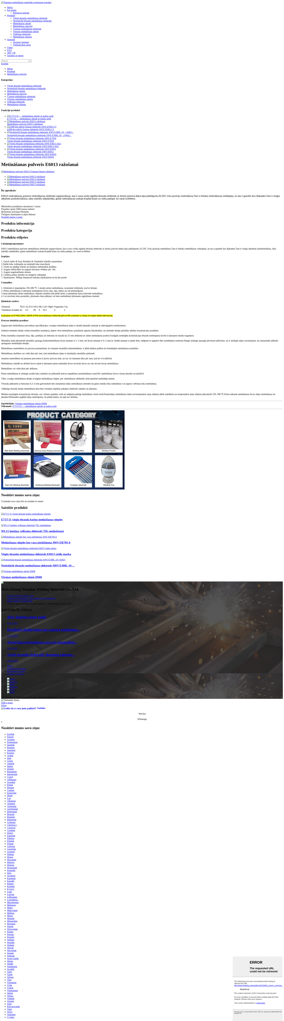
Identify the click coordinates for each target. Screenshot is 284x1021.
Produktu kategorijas (16, 668)
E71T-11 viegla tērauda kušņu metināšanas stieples (32, 519)
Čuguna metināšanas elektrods (27, 29)
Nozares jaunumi (21, 42)
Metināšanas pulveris (23, 26)
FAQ (9, 50)
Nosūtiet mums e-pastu (11, 217)
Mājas (10, 7)
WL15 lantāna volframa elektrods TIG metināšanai (32, 531)
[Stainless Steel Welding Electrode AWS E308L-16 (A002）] (33, 559)
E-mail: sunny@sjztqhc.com (20, 595)
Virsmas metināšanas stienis (26, 31)
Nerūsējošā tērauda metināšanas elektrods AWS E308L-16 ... (38, 565)
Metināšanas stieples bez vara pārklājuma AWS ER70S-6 (35, 542)
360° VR (11, 53)
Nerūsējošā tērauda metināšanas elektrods (32, 21)
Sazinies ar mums (15, 55)
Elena (4, 705)
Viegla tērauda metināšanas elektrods (30, 18)
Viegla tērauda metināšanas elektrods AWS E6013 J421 (33, 146)
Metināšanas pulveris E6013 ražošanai (25, 124)
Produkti (11, 15)
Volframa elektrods (22, 34)
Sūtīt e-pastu (7, 702)
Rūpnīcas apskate (21, 13)
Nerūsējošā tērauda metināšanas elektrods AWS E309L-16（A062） (39, 135)
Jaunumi (11, 39)
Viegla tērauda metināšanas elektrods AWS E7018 (30, 141)
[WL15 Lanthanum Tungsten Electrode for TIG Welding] (26, 525)
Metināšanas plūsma (22, 37)
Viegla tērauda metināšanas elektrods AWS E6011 (30, 151)
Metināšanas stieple (22, 23)
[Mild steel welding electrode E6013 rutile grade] (28, 548)
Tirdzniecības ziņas (22, 45)
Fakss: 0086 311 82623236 (19, 601)
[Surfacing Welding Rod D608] (18, 571)
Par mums (11, 10)
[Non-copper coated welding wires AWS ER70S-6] (29, 537)
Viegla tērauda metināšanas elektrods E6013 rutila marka (36, 554)
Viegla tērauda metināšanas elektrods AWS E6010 (30, 157)
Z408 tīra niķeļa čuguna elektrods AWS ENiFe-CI (30, 129)
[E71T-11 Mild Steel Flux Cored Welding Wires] (26, 514)
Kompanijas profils (16, 671)
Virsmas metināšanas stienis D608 (31, 403)
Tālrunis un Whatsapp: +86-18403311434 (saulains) (31, 598)
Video (10, 47)
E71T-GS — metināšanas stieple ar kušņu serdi (29, 118)
